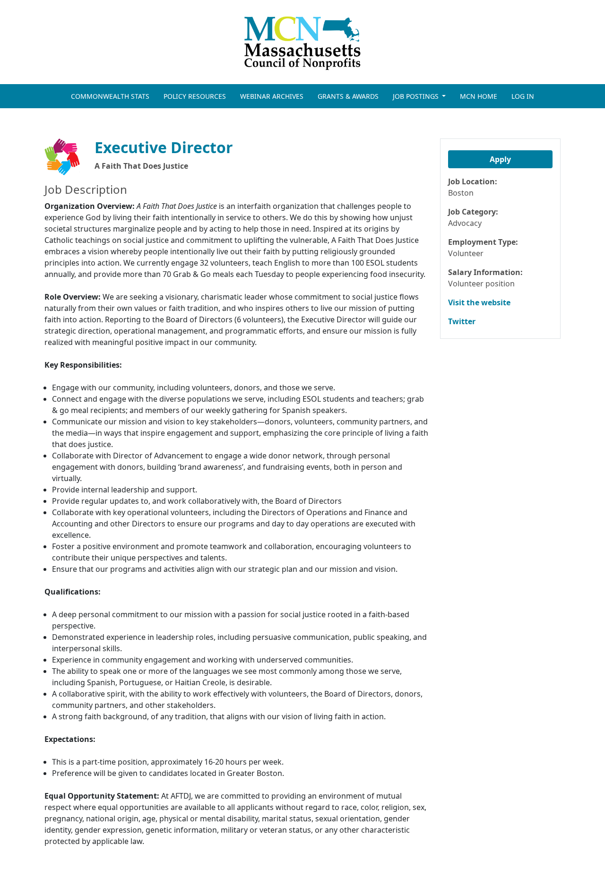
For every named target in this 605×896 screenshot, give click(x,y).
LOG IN (522, 96)
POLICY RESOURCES (195, 96)
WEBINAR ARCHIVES (271, 96)
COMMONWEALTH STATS (110, 96)
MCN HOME (478, 96)
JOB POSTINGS (417, 96)
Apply (500, 159)
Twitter (461, 321)
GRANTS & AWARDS (348, 96)
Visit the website (479, 302)
